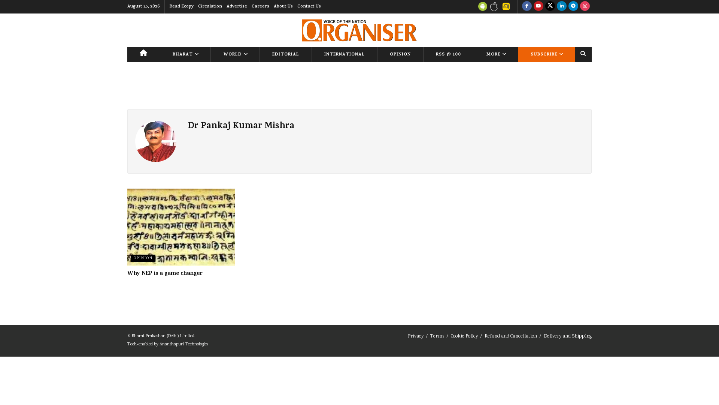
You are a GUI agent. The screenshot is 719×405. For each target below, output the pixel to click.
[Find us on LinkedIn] (562, 7)
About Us (283, 6)
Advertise (237, 6)
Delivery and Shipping (568, 336)
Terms (437, 336)
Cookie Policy (464, 336)
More (493, 54)
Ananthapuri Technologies (184, 344)
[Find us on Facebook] (527, 7)
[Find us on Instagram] (585, 7)
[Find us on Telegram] (573, 7)
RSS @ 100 (448, 54)
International (344, 54)
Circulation (210, 6)
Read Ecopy (181, 6)
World (233, 54)
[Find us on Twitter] (550, 7)
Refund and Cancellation (511, 336)
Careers (260, 6)
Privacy (416, 336)
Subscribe (544, 54)
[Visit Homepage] (359, 30)
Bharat (183, 54)
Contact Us (309, 6)
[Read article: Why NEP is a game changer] (181, 227)
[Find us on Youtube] (538, 7)
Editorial (285, 54)
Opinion (400, 54)
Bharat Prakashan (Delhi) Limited (163, 336)
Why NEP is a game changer (165, 274)
